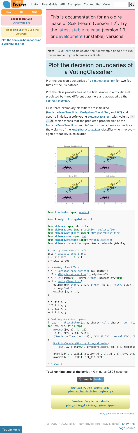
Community (92, 4)
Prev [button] (8, 12)
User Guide (49, 4)
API (62, 4)
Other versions (22, 22)
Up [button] (21, 12)
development (69, 36)
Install (35, 4)
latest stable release (79, 29)
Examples (74, 4)
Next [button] (34, 12)
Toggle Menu (11, 429)
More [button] (106, 4)
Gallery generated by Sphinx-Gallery (116, 413)
